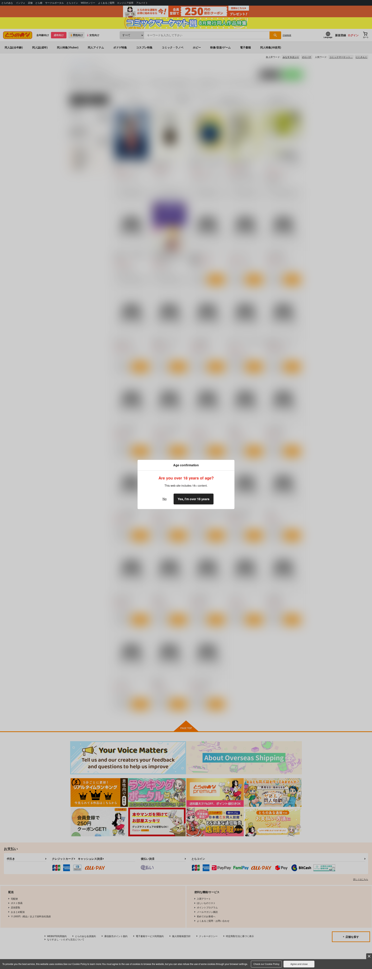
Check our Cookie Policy (266, 964)
